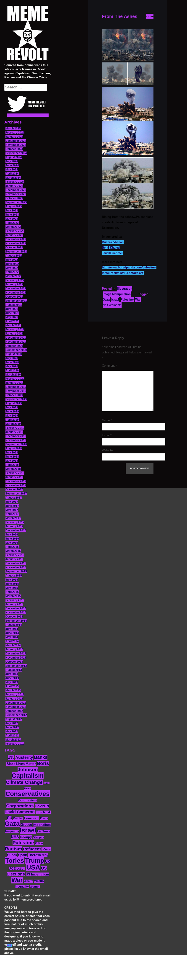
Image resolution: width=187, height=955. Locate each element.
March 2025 (13, 128)
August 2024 (13, 157)
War (17, 880)
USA (33, 867)
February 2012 (14, 743)
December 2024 (15, 140)
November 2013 (15, 657)
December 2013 (15, 653)
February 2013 (14, 694)
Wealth (28, 881)
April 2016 (12, 546)
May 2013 (11, 682)
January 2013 (14, 698)
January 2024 (14, 186)
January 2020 (14, 382)
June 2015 (12, 583)
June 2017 (12, 505)
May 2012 (11, 731)
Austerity (24, 757)
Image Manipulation (117, 294)
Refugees (32, 849)
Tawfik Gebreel (112, 253)
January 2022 (14, 284)
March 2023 (13, 227)
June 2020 (12, 362)
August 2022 (13, 255)
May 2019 (11, 415)
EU (9, 818)
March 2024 (13, 177)
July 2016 (11, 534)
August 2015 (13, 575)
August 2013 (13, 670)
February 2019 (14, 428)
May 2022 (11, 268)
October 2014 (14, 616)
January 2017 (14, 526)
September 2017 (16, 493)
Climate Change (24, 782)
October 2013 (14, 661)
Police (39, 843)
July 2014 (11, 629)
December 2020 (15, 337)
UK (47, 861)
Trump (34, 860)
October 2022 (14, 247)
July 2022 (11, 259)
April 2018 (12, 464)
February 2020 (14, 378)
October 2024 (14, 149)
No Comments (112, 305)
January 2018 (14, 477)
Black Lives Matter (21, 764)
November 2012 (15, 706)
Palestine (23, 842)
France (44, 818)
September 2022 (16, 251)
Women (35, 886)
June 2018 (12, 456)
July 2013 (11, 674)
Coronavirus (27, 800)
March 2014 (13, 645)
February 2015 (14, 600)
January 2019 (14, 432)
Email (107, 435)
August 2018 (13, 448)
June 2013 (12, 678)
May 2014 (11, 637)
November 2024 (15, 145)
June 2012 (12, 727)
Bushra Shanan (113, 242)
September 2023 (16, 202)
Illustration (124, 288)
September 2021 (16, 300)
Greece (26, 824)
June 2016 (12, 538)
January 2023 (14, 235)
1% (11, 757)
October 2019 (14, 395)
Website (107, 450)
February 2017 (14, 522)
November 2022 (15, 243)
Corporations (20, 805)
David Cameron (20, 812)
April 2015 (12, 592)
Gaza (12, 823)
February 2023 (14, 231)
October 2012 (14, 711)
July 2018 (11, 452)
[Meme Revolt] (27, 33)
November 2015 (15, 567)
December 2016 (15, 530)
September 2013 (16, 665)
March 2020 (13, 374)
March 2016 (13, 551)
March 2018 (13, 469)
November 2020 (15, 341)
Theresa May (38, 855)
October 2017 (14, 489)
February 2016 (14, 555)
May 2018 (11, 460)
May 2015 (11, 587)
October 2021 (14, 296)
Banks (40, 757)
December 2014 (15, 608)
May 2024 (11, 169)
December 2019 (15, 387)
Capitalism (28, 775)
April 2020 (12, 370)
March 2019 (13, 423)
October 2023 (14, 198)
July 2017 (11, 501)
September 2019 (16, 399)
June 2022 (12, 263)
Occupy (26, 837)
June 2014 (12, 633)
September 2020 (16, 350)
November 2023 (15, 194)
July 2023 (11, 210)
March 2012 (13, 739)
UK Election (17, 868)
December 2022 (15, 239)
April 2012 (12, 735)
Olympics (38, 837)
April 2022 (12, 272)
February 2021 (14, 329)
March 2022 (13, 276)
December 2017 (15, 481)
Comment (109, 365)
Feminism (31, 818)
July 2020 (11, 358)
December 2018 (15, 436)
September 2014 (16, 620)
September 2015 (16, 571)
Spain (22, 855)
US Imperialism (37, 874)
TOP (9, 945)
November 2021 (15, 292)
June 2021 (12, 313)
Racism (13, 848)
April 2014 (12, 641)
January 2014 (14, 649)
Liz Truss (43, 831)
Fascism (18, 818)
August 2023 (13, 206)
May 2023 (11, 218)
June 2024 (12, 165)
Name (107, 420)
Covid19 (42, 806)
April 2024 (12, 173)
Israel (28, 830)
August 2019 (13, 403)
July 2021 (11, 309)
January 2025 (14, 136)
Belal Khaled (111, 247)
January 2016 (14, 559)
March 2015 (13, 596)
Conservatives (27, 793)
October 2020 (14, 346)
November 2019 (15, 391)
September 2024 (16, 153)
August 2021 (13, 304)
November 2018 (15, 440)
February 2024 (14, 181)
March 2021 (13, 325)
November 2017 (15, 485)
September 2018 (16, 444)
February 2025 (14, 132)
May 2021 (11, 317)
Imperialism (42, 824)
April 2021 (12, 321)
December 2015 (15, 563)
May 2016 (11, 542)
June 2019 (12, 411)
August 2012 (13, 719)
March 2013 (13, 690)
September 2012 (16, 715)
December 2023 (15, 190)
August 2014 (13, 624)
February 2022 (14, 280)
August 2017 (13, 497)
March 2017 (13, 518)
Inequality (12, 831)
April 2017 (12, 514)
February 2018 (14, 473)
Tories (14, 860)
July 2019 (11, 407)
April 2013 (12, 686)
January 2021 (14, 333)
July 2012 (11, 723)
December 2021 (15, 288)
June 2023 (12, 214)
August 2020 (13, 354)
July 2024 (11, 161)
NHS (15, 837)
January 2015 (14, 604)
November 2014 (15, 612)
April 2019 (12, 419)
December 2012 (15, 702)
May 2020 (11, 366)
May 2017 (11, 510)
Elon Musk (43, 812)
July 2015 (11, 579)
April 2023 (12, 222)
